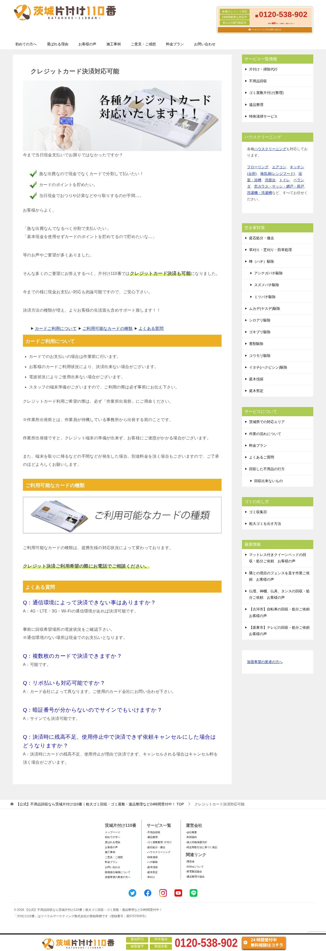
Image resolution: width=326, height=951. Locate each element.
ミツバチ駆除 (265, 297)
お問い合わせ (204, 44)
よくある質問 (151, 328)
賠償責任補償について (117, 872)
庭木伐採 (256, 379)
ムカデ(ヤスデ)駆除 (264, 308)
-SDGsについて (195, 866)
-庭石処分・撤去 (156, 847)
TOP (100, 804)
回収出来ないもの (268, 481)
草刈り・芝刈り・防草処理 (270, 250)
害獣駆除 (256, 344)
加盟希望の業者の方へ (265, 662)
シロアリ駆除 (259, 320)
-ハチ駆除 (152, 862)
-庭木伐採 (152, 867)
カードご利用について (56, 328)
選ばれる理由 (57, 44)
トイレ (284, 180)
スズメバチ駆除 (266, 285)
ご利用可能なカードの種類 (108, 328)
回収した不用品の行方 (267, 469)
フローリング (257, 167)
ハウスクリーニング (270, 149)
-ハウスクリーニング (158, 852)
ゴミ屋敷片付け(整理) (266, 93)
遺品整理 (256, 105)
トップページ (112, 832)
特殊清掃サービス (263, 116)
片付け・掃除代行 (263, 69)
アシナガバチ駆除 (268, 273)
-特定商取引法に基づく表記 (201, 847)
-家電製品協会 (194, 871)
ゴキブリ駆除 (259, 332)
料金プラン (175, 44)
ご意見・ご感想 (143, 44)
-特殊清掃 (152, 857)
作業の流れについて (265, 434)
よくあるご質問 (261, 457)
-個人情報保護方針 (196, 842)
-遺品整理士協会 (195, 876)
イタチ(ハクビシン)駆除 (268, 367)
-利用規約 (191, 837)
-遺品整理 (152, 837)
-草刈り (151, 877)
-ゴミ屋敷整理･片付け (159, 842)
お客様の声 (87, 44)
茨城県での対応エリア (267, 422)
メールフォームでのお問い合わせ (266, 30)
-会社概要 (191, 832)
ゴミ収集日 (258, 512)
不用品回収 (258, 81)
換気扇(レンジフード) (277, 174)
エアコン (279, 167)
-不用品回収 (153, 832)
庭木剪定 (256, 391)
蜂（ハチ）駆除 (261, 261)
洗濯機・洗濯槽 (259, 193)
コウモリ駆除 (259, 356)
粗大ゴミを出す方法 (265, 524)
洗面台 (270, 180)
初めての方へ (26, 44)
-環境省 (190, 861)
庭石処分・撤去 (261, 238)
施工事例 (113, 44)
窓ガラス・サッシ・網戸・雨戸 (279, 186)
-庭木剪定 (152, 872)
